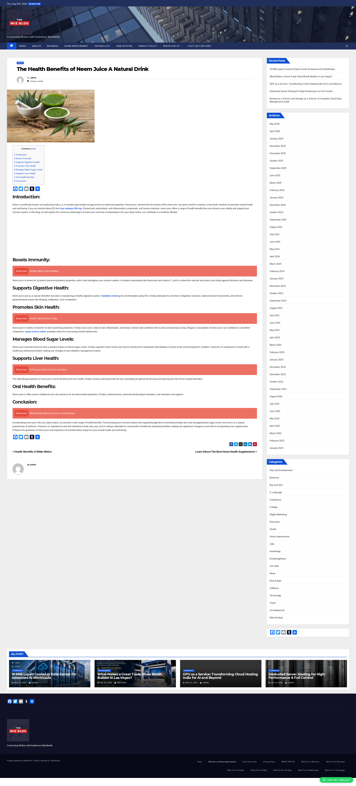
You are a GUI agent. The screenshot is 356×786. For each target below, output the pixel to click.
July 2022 (275, 404)
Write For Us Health (259, 770)
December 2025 (278, 146)
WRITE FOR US (171, 46)
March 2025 (276, 183)
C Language (276, 492)
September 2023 (278, 301)
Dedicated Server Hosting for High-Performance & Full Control (301, 91)
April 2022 (275, 426)
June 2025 (275, 175)
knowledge (275, 551)
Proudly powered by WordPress (20, 761)
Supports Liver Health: (25, 173)
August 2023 (276, 308)
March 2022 (276, 433)
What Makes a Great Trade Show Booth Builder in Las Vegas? (301, 76)
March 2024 (276, 264)
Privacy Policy (148, 46)
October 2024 (276, 212)
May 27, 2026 (20, 683)
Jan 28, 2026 (277, 683)
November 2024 (278, 205)
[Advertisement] (134, 236)
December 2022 (278, 367)
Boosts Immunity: (23, 158)
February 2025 (277, 190)
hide (33, 149)
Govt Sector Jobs (199, 46)
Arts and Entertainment (281, 470)
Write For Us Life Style (282, 770)
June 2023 (275, 323)
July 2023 (275, 315)
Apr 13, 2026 (191, 683)
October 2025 (276, 161)
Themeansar (55, 761)
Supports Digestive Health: (27, 162)
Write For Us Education (335, 762)
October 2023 (276, 293)
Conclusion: (20, 181)
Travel (273, 603)
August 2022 (276, 396)
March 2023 (276, 345)
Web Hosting (124, 46)
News (22, 46)
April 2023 (275, 337)
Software (274, 588)
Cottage (274, 507)
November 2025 (278, 153)
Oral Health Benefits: (24, 177)
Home (199, 762)
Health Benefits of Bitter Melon (33, 451)
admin (33, 77)
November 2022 (278, 374)
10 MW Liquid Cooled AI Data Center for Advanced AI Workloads (302, 69)
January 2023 (276, 359)
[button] (347, 46)
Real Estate (275, 581)
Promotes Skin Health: (25, 166)
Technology (102, 46)
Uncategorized (277, 610)
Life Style (274, 566)
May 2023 (275, 330)
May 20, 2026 (106, 683)
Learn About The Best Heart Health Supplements (225, 451)
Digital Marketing (278, 514)
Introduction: (20, 154)
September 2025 (278, 168)
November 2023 (278, 286)
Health (36, 46)
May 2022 (275, 418)
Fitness (33, 81)
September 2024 (278, 219)
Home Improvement (76, 46)
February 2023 (277, 352)
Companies (275, 500)
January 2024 (276, 278)
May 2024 (275, 249)
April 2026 (275, 131)
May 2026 (275, 124)
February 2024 (277, 271)
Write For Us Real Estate (308, 770)
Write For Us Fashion (235, 770)
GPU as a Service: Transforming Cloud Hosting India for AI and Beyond (306, 84)
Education (275, 522)
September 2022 (278, 389)
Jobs (272, 544)
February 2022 (277, 440)
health (40, 81)
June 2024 (275, 242)
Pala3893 (122, 683)
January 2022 (276, 448)
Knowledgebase (278, 558)
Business (52, 46)
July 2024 (275, 234)
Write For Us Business (310, 762)
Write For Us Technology (335, 770)
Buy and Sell (276, 485)
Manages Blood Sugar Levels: (28, 169)
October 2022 (276, 382)
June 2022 (275, 411)
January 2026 (276, 138)
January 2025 (276, 197)
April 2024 (275, 256)
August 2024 (276, 227)
